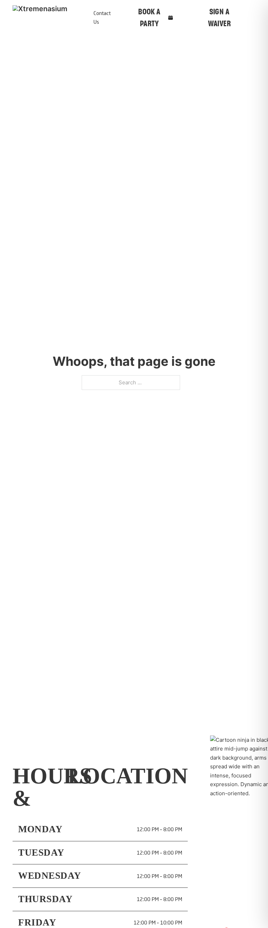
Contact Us (102, 18)
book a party (149, 17)
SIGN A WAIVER (219, 17)
